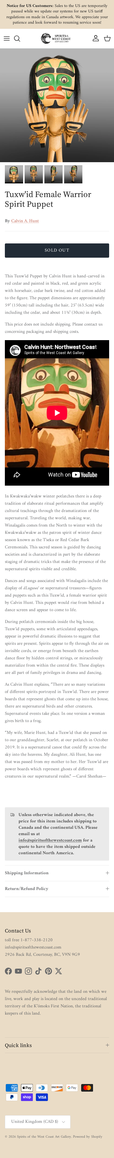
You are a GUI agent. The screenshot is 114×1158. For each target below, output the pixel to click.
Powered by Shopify (87, 1137)
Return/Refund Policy (26, 889)
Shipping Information (27, 873)
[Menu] (6, 38)
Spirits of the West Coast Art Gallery (44, 1137)
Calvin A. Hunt (25, 221)
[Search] (20, 38)
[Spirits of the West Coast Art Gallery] (57, 38)
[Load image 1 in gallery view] (57, 105)
